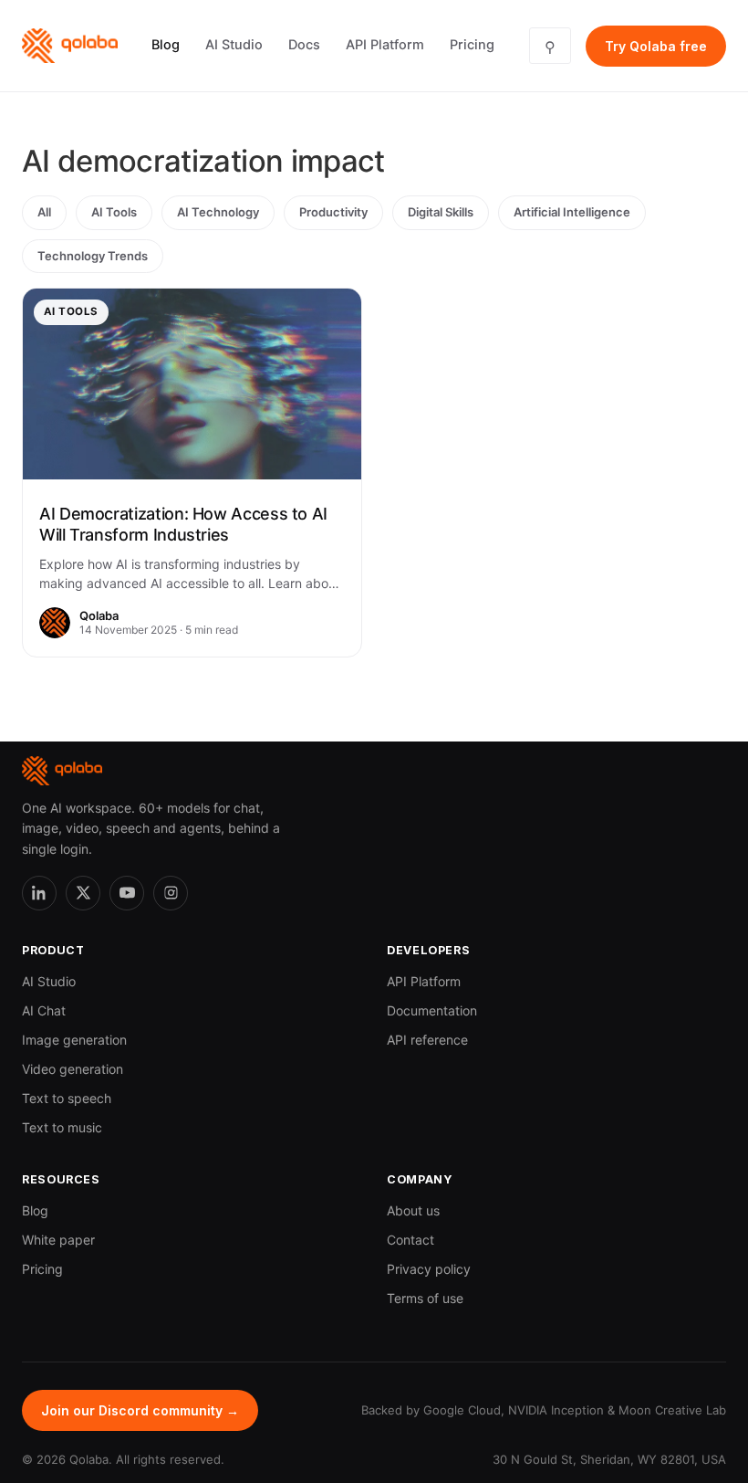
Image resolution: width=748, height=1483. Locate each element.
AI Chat (44, 1010)
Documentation (432, 1010)
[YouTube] (126, 893)
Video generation (72, 1069)
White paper (58, 1239)
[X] (83, 893)
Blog (165, 45)
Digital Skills (440, 212)
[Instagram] (170, 893)
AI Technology (218, 212)
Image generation (74, 1039)
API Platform (385, 45)
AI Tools (114, 212)
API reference (427, 1039)
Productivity (333, 212)
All (44, 212)
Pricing (472, 45)
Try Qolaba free (656, 46)
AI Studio (234, 45)
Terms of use (425, 1298)
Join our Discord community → (140, 1410)
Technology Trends (92, 255)
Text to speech (66, 1098)
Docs (304, 45)
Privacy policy (429, 1269)
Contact (410, 1239)
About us (413, 1210)
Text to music (62, 1127)
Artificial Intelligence (572, 212)
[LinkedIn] (39, 893)
